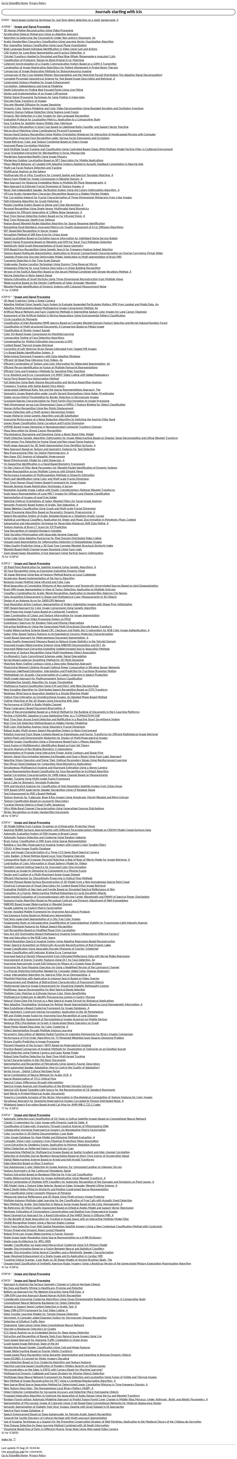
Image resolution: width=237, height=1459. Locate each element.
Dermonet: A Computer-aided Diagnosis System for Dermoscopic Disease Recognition (55, 1317)
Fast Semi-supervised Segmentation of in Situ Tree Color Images (42, 919)
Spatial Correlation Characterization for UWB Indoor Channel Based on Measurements (56, 775)
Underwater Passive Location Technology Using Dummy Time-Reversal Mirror (50, 264)
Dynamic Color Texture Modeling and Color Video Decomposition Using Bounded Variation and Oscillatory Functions (73, 108)
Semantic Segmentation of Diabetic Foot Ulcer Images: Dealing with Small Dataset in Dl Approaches (64, 1407)
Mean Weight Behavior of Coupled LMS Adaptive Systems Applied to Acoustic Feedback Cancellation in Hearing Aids (73, 164)
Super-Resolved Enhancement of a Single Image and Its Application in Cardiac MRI (53, 1256)
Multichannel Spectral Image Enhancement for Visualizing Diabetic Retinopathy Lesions (56, 986)
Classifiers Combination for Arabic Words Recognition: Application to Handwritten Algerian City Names (65, 593)
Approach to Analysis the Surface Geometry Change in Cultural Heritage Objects (52, 1284)
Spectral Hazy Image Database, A (24, 1410)
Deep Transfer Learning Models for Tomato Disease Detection (41, 1314)
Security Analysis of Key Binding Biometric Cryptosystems (38, 749)
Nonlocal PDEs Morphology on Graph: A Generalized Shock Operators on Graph (51, 1023)
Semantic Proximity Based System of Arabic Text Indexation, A (41, 505)
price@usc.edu (15, 1451)
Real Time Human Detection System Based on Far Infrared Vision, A (44, 216)
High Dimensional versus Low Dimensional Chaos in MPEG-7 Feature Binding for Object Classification (64, 404)
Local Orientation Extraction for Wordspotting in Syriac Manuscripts (44, 153)
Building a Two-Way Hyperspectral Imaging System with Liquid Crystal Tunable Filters (55, 845)
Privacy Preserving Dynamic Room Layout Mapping (34, 1230)
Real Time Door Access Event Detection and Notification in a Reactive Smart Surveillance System (62, 719)
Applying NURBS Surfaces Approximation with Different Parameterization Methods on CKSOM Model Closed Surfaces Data (77, 830)
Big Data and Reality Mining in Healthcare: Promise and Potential (43, 1288)
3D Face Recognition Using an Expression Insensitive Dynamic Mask (44, 571)
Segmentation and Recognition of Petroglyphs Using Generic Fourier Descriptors (52, 1064)
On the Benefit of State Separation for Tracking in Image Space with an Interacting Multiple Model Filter (66, 1219)
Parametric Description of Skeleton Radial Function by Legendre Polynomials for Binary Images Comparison (68, 1034)
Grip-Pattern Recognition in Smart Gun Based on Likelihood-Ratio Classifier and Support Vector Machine (66, 127)
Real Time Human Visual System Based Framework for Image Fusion (45, 482)
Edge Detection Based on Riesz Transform (29, 1163)
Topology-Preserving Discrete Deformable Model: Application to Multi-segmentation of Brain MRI (62, 257)
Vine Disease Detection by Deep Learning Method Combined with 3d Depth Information (56, 1425)
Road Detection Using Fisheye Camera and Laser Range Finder (41, 1052)
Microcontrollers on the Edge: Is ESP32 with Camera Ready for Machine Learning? (53, 1369)
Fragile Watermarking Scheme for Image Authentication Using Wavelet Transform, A (55, 1178)
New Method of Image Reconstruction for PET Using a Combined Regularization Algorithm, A (60, 1381)
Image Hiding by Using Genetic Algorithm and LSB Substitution (41, 415)
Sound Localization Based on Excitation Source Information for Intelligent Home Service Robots (61, 238)
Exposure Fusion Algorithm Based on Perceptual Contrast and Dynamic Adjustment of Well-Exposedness (66, 900)
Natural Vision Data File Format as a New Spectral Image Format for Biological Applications (59, 1000)
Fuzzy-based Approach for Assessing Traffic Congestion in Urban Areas (46, 1340)
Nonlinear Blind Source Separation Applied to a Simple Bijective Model (46, 693)
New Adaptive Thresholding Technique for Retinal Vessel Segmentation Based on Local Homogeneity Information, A (73, 1004)
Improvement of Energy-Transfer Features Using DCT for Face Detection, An (49, 960)
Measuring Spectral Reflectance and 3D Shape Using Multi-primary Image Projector (54, 1196)
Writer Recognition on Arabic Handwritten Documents (36, 812)
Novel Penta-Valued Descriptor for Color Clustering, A (36, 1026)
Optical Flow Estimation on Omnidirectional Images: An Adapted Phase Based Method (55, 697)
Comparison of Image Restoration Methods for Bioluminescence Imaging (47, 71)
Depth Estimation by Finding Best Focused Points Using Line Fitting (43, 90)
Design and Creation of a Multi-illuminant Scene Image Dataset (42, 874)
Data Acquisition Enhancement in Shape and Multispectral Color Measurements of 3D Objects (60, 597)
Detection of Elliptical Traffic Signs (24, 1321)
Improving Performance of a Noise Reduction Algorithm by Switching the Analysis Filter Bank (59, 419)
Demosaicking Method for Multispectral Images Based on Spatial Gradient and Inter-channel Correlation (67, 1152)
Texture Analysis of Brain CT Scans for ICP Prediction (35, 527)
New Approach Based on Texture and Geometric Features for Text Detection (49, 449)
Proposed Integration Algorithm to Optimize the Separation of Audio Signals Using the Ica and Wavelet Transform (72, 1395)
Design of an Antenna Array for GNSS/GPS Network (34, 600)
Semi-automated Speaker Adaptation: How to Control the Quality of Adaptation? (52, 1067)
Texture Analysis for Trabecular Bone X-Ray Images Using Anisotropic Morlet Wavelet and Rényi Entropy (66, 797)
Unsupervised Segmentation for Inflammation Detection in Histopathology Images (53, 542)
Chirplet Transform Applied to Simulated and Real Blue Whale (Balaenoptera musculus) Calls (59, 56)
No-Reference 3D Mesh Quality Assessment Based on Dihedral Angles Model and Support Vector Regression (68, 1208)
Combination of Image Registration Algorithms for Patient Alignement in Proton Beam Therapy (61, 67)
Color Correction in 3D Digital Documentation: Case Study (38, 1133)
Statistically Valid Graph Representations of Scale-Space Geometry (43, 245)
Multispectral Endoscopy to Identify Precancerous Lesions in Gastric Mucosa (49, 997)
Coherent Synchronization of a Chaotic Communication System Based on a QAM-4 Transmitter (60, 64)
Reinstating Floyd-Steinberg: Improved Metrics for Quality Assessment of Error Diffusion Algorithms (63, 227)
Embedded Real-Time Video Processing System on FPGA (37, 619)
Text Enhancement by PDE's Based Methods (30, 793)
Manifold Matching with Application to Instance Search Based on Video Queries (51, 978)
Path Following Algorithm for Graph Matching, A (33, 201)
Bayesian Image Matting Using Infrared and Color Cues (37, 582)
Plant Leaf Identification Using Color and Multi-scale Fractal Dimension (46, 479)
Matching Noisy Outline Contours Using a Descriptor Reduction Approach (47, 663)
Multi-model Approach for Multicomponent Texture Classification (43, 678)
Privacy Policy (37, 3)
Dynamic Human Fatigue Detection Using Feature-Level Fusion (41, 112)
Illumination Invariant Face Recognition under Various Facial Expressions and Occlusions (56, 138)
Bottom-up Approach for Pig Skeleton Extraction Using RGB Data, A (44, 1291)
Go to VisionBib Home (14, 3)
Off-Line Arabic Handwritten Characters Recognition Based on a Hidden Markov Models (56, 193)
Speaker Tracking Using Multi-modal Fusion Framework (37, 778)
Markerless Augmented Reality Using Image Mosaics (35, 156)
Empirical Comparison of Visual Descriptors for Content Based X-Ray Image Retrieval (55, 885)
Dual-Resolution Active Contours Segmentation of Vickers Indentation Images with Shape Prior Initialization (68, 604)
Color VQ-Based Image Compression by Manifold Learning (39, 334)
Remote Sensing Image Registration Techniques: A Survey (38, 486)
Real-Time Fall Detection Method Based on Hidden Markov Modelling (45, 723)
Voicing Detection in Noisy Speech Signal (28, 275)
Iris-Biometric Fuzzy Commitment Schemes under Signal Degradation (45, 656)
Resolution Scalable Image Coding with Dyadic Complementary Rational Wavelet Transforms (59, 490)
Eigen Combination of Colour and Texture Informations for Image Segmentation (51, 615)
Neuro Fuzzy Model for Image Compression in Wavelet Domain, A (43, 179)
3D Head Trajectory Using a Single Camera (29, 300)
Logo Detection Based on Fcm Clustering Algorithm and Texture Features (47, 1362)
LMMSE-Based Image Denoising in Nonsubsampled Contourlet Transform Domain (53, 427)
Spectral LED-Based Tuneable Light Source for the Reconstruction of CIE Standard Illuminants (59, 1090)
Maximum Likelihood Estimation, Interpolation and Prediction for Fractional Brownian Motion (60, 671)
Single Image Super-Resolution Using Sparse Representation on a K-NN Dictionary (52, 1237)
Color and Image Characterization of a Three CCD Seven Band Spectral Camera (51, 852)
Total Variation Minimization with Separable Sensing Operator (41, 534)
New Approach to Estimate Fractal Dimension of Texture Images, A (44, 186)
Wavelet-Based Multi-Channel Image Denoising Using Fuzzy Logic (43, 549)
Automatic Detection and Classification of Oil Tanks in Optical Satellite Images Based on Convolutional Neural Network (75, 1118)
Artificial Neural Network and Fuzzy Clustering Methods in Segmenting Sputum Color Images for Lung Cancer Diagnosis (75, 312)
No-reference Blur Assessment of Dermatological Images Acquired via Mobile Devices (55, 1019)
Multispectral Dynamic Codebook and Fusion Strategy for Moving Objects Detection (54, 1373)
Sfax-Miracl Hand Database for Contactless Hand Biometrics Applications (47, 764)
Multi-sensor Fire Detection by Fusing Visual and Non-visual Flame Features (49, 441)
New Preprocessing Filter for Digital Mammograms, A (36, 453)
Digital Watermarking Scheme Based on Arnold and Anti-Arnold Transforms (49, 1159)
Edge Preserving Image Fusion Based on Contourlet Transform (41, 611)
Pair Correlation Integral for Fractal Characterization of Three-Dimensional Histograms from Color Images (68, 197)
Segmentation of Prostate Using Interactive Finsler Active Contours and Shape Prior (54, 752)
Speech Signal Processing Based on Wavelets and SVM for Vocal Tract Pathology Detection (58, 242)
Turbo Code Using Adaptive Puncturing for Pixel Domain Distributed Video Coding (52, 538)
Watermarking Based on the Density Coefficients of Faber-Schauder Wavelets (50, 283)
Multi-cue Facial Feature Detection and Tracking (33, 167)
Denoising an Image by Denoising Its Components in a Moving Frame (45, 871)
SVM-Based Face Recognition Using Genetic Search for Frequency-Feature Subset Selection (58, 249)
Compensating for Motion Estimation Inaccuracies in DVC (38, 341)
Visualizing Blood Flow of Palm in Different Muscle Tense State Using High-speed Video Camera (61, 1429)
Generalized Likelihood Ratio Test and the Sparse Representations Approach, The (52, 389)
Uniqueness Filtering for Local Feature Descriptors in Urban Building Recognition (52, 268)
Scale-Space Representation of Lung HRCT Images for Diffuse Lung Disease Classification (57, 493)
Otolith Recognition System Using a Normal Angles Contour (39, 1222)
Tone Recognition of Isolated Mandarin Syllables (32, 531)
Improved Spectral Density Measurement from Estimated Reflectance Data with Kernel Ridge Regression (67, 956)
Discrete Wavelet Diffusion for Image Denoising (32, 104)
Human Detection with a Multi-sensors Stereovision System (39, 412)
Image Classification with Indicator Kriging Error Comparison (40, 952)
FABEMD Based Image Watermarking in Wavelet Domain (38, 904)
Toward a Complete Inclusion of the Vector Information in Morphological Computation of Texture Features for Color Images (78, 1097)
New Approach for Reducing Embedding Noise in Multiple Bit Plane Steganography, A (55, 182)
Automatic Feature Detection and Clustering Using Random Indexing (45, 837)
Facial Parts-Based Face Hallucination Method (31, 378)
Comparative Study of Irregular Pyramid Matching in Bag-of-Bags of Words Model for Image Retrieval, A (67, 859)
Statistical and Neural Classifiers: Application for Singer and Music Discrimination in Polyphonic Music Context (70, 519)
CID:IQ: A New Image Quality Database (27, 848)
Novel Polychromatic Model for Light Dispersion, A (34, 460)
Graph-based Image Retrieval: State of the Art (31, 1343)
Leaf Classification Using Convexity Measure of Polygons (37, 1193)
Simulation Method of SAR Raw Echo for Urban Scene (36, 234)
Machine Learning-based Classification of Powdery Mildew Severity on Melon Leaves (55, 1366)
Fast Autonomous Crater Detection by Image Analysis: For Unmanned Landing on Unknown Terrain (63, 1167)
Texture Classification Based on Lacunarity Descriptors (36, 801)
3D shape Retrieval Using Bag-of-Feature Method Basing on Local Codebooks (50, 574)
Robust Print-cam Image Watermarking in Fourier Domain (39, 1234)
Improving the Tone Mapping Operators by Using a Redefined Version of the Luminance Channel (61, 967)
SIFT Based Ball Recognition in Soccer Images (31, 231)
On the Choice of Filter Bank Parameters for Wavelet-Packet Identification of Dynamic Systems (60, 467)
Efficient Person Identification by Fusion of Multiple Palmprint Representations (51, 367)
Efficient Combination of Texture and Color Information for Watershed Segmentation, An (57, 363)
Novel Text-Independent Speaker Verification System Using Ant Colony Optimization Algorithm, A (61, 190)
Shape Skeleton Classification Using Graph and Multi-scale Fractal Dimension (50, 508)
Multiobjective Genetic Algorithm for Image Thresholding (38, 682)
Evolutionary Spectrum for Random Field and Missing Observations (44, 623)
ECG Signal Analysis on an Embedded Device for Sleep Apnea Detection (46, 1332)
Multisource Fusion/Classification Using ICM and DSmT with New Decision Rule (51, 686)
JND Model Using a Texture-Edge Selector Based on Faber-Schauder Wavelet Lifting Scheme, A (60, 1185)
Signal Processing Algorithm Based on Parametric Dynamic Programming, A (49, 512)
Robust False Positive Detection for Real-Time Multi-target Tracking (44, 1056)
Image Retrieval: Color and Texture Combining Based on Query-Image (46, 141)
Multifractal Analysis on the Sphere (25, 171)
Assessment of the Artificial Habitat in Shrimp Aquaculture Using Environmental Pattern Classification (64, 315)
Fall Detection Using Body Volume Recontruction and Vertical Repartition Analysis (53, 382)
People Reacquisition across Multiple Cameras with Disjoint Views (43, 471)
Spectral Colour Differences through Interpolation (33, 1082)
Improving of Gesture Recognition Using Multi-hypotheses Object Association (50, 652)
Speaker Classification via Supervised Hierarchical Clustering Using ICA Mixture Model (55, 1245)
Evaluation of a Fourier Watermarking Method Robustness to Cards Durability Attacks (55, 893)
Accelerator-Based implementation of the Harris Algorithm (39, 578)
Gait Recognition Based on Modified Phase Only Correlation (39, 930)
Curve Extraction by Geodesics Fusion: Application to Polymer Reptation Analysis (52, 1144)
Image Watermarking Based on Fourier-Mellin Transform (38, 1351)
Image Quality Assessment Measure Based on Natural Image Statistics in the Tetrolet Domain (60, 641)
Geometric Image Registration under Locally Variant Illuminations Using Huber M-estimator (59, 393)
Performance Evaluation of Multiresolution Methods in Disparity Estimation (49, 475)
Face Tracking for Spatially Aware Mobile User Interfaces (38, 123)
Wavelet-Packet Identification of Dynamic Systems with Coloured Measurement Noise (55, 286)
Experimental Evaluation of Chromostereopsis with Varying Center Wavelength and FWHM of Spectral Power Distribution (76, 897)
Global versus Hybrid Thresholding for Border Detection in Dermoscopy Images (51, 397)
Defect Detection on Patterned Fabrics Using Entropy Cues (39, 1148)
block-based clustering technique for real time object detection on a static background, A (65, 20)
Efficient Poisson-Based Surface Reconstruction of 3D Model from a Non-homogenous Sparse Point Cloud (66, 882)
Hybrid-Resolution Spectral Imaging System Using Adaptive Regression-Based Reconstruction (59, 941)
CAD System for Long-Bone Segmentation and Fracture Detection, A (44, 52)
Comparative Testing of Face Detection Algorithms (34, 337)
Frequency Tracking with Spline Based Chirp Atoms (34, 386)
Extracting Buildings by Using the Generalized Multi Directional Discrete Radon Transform (58, 626)
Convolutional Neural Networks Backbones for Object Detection (42, 1303)
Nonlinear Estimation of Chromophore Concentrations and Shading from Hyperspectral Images (61, 1211)
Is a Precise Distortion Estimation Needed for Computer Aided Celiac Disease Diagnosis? (57, 971)
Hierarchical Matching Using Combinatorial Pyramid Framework (42, 130)
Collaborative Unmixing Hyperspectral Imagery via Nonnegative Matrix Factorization (55, 1130)
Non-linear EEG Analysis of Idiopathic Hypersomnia (34, 456)
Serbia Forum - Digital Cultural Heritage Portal (32, 1071)
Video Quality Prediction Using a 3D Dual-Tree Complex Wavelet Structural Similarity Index (58, 545)
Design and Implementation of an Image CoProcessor (36, 93)
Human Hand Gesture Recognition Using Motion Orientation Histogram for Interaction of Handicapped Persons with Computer (80, 134)
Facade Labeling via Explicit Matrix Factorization (33, 908)
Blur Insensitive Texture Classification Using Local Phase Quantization (45, 45)
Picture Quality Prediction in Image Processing (31, 1041)
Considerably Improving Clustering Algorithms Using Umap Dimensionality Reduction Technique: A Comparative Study (75, 1299)
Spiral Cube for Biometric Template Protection (31, 782)
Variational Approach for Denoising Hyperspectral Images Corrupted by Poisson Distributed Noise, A (64, 1101)
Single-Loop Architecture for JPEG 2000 (27, 1241)
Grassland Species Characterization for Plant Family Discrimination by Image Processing (56, 401)
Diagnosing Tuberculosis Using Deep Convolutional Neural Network (44, 1325)
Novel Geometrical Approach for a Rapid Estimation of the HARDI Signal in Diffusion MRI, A (59, 1215)
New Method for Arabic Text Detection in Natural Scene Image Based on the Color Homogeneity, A (63, 1204)
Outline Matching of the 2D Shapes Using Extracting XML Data (41, 701)
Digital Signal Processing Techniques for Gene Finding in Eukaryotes (44, 97)
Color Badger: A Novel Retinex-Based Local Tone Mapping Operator (44, 856)
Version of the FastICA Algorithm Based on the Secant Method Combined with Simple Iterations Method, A (67, 271)
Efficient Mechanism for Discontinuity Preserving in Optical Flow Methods (48, 878)
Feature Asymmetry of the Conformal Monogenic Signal (37, 1170)
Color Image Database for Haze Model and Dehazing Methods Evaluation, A (49, 1137)
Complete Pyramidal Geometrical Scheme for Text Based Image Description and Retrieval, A (59, 78)
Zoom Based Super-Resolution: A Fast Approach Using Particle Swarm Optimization (53, 553)
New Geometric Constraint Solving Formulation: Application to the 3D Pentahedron (53, 1012)
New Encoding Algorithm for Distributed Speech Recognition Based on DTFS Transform (56, 689)
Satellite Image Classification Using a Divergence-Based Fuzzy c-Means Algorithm (52, 741)
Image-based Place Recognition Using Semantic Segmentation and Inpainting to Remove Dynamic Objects (67, 1355)
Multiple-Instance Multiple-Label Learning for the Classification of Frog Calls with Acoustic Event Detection (68, 1200)
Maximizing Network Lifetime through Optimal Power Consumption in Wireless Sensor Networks (62, 667)
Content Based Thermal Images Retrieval (28, 345)
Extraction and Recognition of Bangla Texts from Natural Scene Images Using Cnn (53, 1336)
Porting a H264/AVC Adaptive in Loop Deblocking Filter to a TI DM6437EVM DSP (52, 715)
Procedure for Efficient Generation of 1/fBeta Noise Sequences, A (43, 212)
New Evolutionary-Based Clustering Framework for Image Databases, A (46, 1008)
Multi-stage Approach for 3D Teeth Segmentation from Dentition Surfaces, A (50, 445)
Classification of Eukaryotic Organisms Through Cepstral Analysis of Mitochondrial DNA (56, 1126)
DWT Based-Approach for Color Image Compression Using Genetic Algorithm (50, 608)
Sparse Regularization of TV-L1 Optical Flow (30, 1078)
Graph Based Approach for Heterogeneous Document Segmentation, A (46, 637)
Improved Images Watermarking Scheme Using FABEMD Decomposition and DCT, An (54, 645)
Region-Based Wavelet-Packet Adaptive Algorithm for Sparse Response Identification (54, 223)
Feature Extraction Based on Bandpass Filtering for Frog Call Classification (48, 1174)
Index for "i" (8, 1439)
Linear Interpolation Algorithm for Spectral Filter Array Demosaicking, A (47, 974)
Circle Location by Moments (20, 319)
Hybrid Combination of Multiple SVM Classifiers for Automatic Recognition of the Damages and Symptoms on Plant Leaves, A (79, 1182)
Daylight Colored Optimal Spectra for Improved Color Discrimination (45, 867)
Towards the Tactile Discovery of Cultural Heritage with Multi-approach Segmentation (55, 1418)
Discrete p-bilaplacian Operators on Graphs (30, 1329)
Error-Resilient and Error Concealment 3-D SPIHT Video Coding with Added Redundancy (56, 375)
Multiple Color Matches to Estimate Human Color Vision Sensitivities (45, 993)
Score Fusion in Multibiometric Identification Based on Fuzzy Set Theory (46, 745)
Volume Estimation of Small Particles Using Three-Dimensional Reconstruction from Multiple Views (63, 279)
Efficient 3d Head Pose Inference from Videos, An (33, 360)
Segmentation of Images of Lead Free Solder (30, 497)
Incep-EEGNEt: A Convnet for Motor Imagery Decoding (36, 1358)
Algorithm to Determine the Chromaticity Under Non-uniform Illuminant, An (49, 38)
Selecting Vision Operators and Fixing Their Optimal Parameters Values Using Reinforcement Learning (65, 760)
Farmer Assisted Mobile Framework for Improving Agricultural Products (47, 911)
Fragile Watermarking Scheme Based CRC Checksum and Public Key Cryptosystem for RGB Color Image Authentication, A (76, 630)
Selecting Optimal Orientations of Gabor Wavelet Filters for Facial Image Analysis (53, 501)
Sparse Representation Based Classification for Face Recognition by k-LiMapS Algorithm (56, 771)
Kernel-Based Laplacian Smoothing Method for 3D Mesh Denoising (44, 660)
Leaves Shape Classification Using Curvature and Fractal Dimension (44, 423)
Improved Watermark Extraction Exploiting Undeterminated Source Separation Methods (57, 649)
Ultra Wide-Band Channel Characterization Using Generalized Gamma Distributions (54, 808)
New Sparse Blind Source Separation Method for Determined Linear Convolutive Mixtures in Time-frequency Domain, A (76, 1384)
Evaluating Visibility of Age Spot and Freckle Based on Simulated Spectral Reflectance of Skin (59, 889)
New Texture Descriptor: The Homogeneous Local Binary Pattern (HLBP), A (48, 1388)
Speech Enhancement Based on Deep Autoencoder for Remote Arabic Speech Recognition (57, 1414)
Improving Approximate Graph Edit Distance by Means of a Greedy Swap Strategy (53, 963)
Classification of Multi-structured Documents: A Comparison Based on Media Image (54, 326)
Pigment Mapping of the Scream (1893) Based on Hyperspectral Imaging (47, 1045)
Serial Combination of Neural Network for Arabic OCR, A (38, 1075)
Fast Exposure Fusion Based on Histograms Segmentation (38, 915)
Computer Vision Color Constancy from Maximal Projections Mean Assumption (51, 1141)
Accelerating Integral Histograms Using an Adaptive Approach (41, 34)
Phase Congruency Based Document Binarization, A (34, 708)
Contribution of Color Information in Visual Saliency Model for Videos (45, 863)
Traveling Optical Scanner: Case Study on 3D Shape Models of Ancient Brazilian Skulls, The (58, 1260)
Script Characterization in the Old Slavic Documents (35, 1060)
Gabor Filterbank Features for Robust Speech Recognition (38, 926)
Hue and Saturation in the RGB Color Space (29, 937)
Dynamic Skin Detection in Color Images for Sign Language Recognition (46, 116)
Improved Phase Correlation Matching (27, 145)
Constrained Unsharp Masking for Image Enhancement (37, 82)
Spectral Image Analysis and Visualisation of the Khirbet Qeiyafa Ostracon (48, 1086)
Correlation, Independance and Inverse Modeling (33, 86)
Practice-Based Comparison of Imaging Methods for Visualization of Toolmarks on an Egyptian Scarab (65, 1049)
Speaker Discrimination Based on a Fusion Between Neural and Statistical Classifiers (54, 1248)
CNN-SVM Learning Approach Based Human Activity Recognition (42, 1295)
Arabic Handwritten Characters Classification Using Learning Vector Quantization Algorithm (59, 41)
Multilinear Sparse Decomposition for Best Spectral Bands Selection (44, 989)
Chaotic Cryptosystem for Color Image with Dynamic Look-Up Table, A (46, 1122)
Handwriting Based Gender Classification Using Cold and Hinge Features (47, 1347)
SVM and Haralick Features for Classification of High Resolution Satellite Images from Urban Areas (63, 786)
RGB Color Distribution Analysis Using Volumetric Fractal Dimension (44, 727)
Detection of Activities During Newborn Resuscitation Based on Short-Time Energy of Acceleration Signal (66, 1156)
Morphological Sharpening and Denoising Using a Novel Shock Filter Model (49, 434)
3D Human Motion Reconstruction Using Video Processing (38, 30)
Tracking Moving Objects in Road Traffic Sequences (34, 804)
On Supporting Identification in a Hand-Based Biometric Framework (44, 464)
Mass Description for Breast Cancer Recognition (32, 430)
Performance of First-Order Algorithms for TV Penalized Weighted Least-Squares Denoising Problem (64, 1038)
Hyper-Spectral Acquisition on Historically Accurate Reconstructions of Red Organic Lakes (57, 945)
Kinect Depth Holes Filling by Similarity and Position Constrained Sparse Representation (56, 1189)
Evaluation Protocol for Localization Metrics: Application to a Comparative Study (52, 119)
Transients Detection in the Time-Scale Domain (32, 260)
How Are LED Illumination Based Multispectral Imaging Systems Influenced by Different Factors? (61, 934)
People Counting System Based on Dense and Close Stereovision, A (43, 205)
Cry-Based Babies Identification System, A (29, 352)
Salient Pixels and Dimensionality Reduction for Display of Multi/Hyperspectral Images (56, 738)
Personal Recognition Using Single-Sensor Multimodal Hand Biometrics (46, 208)
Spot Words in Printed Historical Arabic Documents (34, 1093)
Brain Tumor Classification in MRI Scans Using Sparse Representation (45, 841)
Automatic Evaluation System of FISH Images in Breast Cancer (41, 833)
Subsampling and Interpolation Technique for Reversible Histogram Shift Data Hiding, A (56, 523)
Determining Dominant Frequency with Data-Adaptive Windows (42, 356)
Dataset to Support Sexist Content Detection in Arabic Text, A (40, 1306)
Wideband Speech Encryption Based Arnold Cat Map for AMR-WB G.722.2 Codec (52, 1104)
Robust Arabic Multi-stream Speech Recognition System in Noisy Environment (50, 730)
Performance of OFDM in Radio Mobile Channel (32, 704)
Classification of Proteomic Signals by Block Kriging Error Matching (44, 60)
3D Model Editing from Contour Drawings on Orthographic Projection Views (49, 826)
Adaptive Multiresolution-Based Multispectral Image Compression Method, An (51, 308)
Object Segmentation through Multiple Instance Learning (38, 1030)
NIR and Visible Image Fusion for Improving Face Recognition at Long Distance (51, 1015)
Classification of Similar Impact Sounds (27, 330)
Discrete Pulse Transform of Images (25, 101)
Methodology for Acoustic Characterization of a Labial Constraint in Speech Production (56, 675)
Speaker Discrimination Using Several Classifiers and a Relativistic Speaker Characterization (59, 1252)
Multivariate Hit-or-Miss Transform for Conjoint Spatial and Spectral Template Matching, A (58, 175)
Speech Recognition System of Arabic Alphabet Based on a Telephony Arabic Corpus (54, 516)
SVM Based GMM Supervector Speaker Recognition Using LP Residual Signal (49, 790)
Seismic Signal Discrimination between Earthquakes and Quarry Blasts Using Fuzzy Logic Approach (62, 756)
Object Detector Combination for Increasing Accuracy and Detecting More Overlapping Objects (61, 1392)
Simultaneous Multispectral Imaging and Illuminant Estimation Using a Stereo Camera (55, 767)
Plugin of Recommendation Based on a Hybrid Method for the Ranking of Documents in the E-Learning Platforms (71, 712)
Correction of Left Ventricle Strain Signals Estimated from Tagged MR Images (50, 349)
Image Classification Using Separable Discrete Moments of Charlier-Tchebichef (51, 948)
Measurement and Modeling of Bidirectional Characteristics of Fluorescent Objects (54, 982)
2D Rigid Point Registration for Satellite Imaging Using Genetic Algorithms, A (50, 567)
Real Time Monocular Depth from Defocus (29, 219)
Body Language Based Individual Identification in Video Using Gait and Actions (50, 49)
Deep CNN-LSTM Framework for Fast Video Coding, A (36, 1310)
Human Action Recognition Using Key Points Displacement (38, 408)
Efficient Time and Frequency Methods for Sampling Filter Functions (44, 371)
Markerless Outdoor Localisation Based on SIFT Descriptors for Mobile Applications (53, 160)
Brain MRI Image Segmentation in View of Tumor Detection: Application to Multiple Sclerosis (60, 589)
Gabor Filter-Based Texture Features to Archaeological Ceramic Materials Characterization (58, 634)
